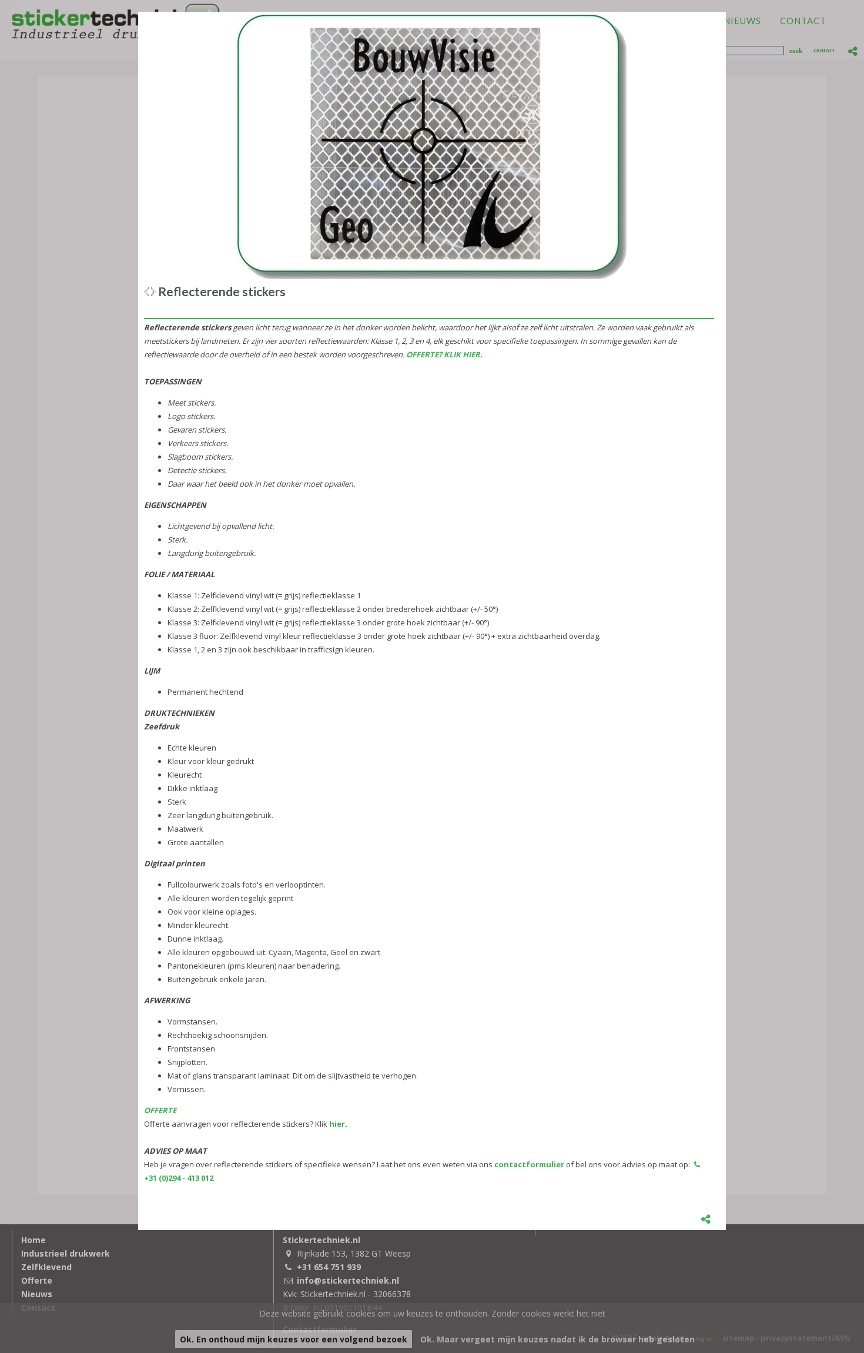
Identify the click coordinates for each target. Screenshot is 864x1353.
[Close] (725, 11)
